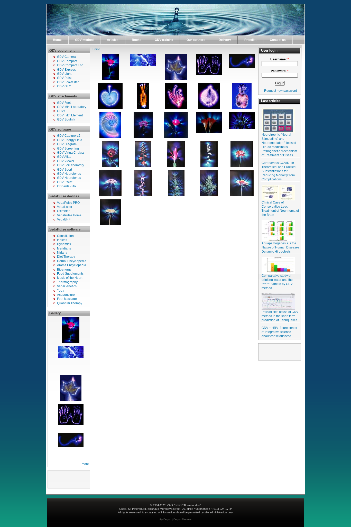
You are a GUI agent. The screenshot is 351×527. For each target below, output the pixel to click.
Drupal (167, 519)
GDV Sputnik (66, 119)
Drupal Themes (182, 519)
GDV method (84, 40)
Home (57, 40)
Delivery (225, 40)
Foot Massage (67, 299)
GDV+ (61, 111)
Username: (279, 59)
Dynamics (64, 244)
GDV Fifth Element (70, 115)
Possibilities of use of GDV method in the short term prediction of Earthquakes (280, 316)
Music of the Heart (69, 278)
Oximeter (63, 211)
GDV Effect (64, 182)
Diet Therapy (66, 256)
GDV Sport (64, 169)
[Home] (175, 34)
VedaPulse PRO (68, 203)
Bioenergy (64, 269)
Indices (62, 240)
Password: (280, 71)
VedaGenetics (67, 286)
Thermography (67, 282)
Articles (112, 40)
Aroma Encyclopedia (71, 265)
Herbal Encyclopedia (71, 261)
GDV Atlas (64, 157)
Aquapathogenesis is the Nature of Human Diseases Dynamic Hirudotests (280, 247)
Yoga (60, 290)
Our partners (196, 40)
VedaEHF (63, 219)
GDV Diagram (67, 144)
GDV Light (64, 74)
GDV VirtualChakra (70, 152)
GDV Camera (66, 57)
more (85, 464)
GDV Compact (67, 61)
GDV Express (66, 69)
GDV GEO (64, 86)
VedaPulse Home (69, 215)
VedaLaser (64, 207)
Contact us (278, 40)
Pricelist (250, 40)
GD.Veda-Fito (66, 186)
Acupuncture (66, 295)
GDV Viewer (65, 161)
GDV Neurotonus (69, 173)
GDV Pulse (64, 78)
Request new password (280, 91)
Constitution (65, 236)
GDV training (164, 40)
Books (136, 40)
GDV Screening (68, 148)
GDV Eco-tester (68, 82)
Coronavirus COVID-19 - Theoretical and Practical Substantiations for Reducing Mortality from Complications (279, 171)
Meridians (64, 248)
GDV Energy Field (69, 140)
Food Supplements (70, 273)
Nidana (62, 252)
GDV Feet (64, 103)
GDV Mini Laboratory (71, 107)
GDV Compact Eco (70, 65)
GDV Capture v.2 (68, 135)
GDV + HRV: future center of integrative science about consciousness (279, 332)
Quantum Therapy (69, 303)
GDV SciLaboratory (70, 165)
